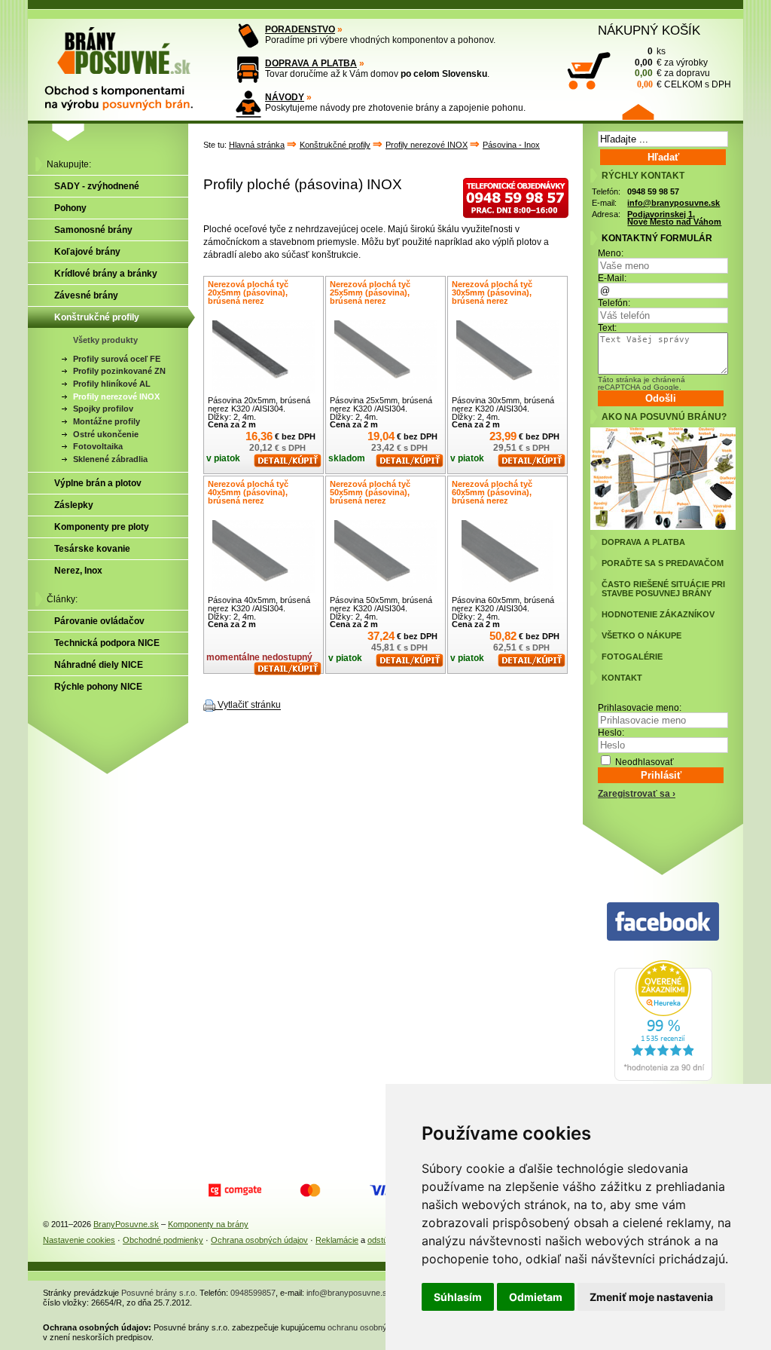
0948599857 (253, 1292)
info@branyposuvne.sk (673, 202)
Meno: (610, 253)
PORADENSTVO (300, 29)
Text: (607, 328)
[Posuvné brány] (129, 62)
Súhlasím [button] (458, 1296)
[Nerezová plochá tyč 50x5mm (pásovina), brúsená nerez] (385, 556)
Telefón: (614, 303)
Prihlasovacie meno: (639, 708)
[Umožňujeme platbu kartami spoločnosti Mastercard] (310, 1190)
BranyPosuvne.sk (126, 1224)
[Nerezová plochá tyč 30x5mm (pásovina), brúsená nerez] (507, 356)
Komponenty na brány (208, 1224)
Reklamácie (336, 1239)
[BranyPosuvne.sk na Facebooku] (663, 922)
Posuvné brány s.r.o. (159, 1292)
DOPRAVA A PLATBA (311, 63)
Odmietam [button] (535, 1296)
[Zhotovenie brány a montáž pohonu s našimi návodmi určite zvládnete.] (248, 104)
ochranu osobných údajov (375, 1327)
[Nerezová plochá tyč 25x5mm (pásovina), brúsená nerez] (385, 356)
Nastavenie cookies (79, 1239)
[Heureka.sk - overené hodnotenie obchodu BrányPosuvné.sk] (663, 1078)
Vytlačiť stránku (249, 705)
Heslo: (611, 732)
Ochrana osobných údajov (259, 1239)
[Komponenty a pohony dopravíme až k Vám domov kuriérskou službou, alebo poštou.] (248, 70)
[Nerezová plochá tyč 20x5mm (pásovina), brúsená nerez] (263, 356)
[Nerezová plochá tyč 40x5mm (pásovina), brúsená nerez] (263, 556)
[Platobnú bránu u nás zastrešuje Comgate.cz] (235, 1190)
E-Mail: (612, 278)
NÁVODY (284, 97)
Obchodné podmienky (163, 1239)
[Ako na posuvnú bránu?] (663, 527)
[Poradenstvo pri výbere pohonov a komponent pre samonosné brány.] (248, 36)
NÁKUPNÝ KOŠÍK (649, 30)
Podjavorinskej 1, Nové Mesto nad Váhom (674, 218)
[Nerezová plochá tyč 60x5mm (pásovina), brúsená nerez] (507, 556)
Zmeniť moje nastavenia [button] (651, 1296)
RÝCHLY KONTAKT (643, 175)
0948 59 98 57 (653, 191)
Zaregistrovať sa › (636, 793)
